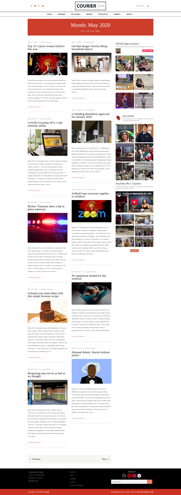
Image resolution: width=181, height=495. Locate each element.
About (129, 14)
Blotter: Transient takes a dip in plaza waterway (46, 208)
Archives (73, 482)
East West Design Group (145, 492)
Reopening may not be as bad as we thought (46, 375)
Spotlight (73, 479)
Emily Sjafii (90, 42)
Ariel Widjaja (90, 110)
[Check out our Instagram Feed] (39, 6)
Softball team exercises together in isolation (90, 195)
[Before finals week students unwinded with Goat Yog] (125, 171)
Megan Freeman (47, 289)
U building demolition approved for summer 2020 (90, 115)
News (49, 14)
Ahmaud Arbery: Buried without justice (91, 354)
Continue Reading (34, 107)
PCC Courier (44, 492)
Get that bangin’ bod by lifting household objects (89, 48)
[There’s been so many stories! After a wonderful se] (144, 171)
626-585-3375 (33, 481)
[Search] (149, 482)
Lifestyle (103, 14)
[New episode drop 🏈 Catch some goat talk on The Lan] (125, 152)
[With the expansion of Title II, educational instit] (144, 133)
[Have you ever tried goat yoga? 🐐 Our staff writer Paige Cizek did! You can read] (125, 63)
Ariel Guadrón (46, 119)
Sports (117, 14)
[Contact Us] (43, 6)
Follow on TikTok (148, 50)
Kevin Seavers (47, 42)
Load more (134, 250)
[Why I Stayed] (144, 219)
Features (75, 14)
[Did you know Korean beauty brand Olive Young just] (125, 133)
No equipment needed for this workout (89, 277)
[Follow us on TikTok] (31, 6)
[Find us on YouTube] (35, 6)
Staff (71, 475)
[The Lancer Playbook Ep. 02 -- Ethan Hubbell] (125, 219)
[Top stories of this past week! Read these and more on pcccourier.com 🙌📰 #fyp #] (144, 101)
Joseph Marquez (91, 272)
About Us (73, 472)
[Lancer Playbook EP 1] (125, 242)
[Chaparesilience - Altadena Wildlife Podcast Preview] (125, 231)
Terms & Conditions (76, 485)
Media (89, 14)
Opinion (61, 14)
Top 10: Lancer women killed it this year (46, 48)
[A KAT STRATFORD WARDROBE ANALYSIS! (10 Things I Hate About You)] (144, 242)
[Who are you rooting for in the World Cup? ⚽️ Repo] (144, 152)
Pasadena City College (36, 472)
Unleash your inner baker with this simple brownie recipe (45, 295)
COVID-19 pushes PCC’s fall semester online (45, 124)
